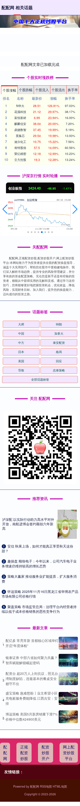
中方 (21, 342)
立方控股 (20, 159)
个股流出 (58, 89)
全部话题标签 (40, 379)
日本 (21, 352)
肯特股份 (20, 147)
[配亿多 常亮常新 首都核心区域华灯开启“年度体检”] (68, 643)
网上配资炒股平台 (68, 752)
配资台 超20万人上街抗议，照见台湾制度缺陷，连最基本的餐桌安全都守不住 (32, 678)
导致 (21, 370)
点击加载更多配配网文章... (40, 64)
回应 (59, 361)
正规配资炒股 (24, 752)
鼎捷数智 (20, 130)
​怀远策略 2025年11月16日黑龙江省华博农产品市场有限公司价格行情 (40, 594)
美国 (21, 361)
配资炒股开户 (45, 752)
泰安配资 (59, 342)
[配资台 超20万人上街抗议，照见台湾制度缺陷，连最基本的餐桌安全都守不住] (68, 678)
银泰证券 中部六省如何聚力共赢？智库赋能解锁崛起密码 (32, 660)
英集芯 (20, 136)
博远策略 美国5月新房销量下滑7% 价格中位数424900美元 (32, 717)
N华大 (20, 106)
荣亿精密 (20, 153)
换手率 (73, 89)
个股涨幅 (9, 90)
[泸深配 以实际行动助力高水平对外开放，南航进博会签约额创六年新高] (67, 524)
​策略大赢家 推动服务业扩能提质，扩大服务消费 (39, 578)
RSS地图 (46, 786)
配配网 (5, 752)
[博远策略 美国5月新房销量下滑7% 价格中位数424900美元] (68, 716)
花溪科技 (20, 112)
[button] (5, 209)
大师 (21, 324)
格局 (59, 352)
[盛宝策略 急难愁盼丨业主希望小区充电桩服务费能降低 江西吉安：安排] (68, 698)
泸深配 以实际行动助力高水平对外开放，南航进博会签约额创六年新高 (28, 524)
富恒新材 (20, 118)
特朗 (59, 324)
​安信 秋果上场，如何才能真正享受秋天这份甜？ (37, 548)
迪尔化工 (20, 142)
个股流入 (42, 89)
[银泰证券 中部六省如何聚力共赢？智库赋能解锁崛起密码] (68, 660)
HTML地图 (60, 786)
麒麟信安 (20, 124)
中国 (21, 333)
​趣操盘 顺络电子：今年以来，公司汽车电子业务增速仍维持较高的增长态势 (39, 563)
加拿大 (58, 333)
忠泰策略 (59, 370)
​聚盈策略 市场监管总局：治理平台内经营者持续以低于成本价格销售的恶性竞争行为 (39, 609)
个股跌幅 (25, 89)
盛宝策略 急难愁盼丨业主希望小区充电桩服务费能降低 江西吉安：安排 (32, 698)
